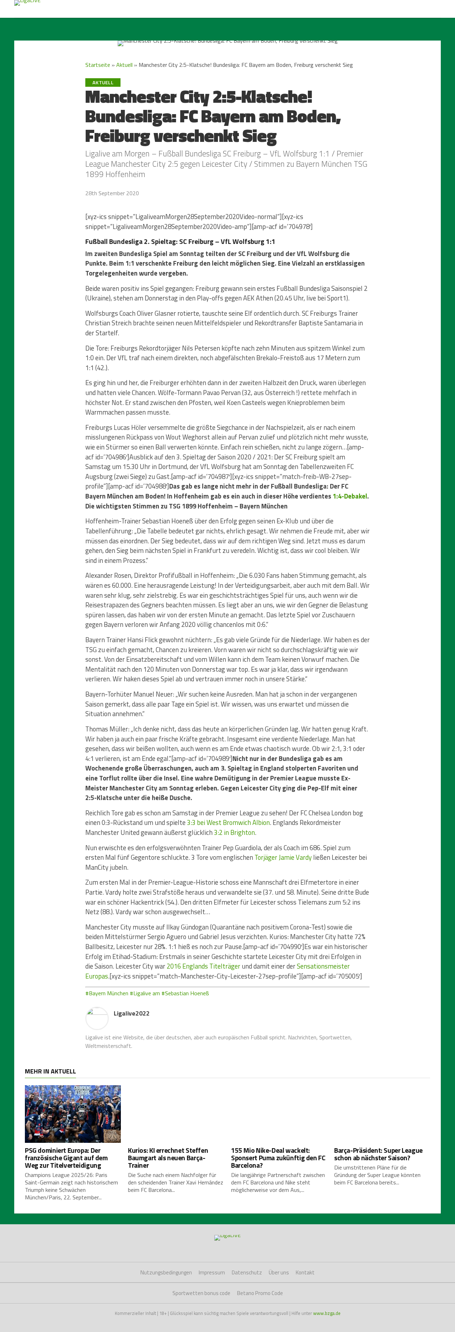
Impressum (212, 1272)
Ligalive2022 (132, 1013)
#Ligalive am (145, 993)
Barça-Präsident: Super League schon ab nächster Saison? (378, 1154)
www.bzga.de (327, 1313)
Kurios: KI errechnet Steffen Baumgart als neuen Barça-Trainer (168, 1157)
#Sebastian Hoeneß (185, 993)
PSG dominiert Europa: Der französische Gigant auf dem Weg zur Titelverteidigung (66, 1157)
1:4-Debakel (350, 496)
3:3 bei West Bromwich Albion (228, 822)
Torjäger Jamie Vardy (283, 857)
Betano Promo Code (260, 1293)
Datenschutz (247, 1272)
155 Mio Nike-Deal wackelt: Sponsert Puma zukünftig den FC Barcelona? (278, 1157)
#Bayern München (106, 993)
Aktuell (124, 64)
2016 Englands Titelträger (203, 966)
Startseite (97, 64)
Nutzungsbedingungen (166, 1272)
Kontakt (305, 1272)
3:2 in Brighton (234, 832)
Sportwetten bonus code (201, 1293)
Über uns (279, 1272)
